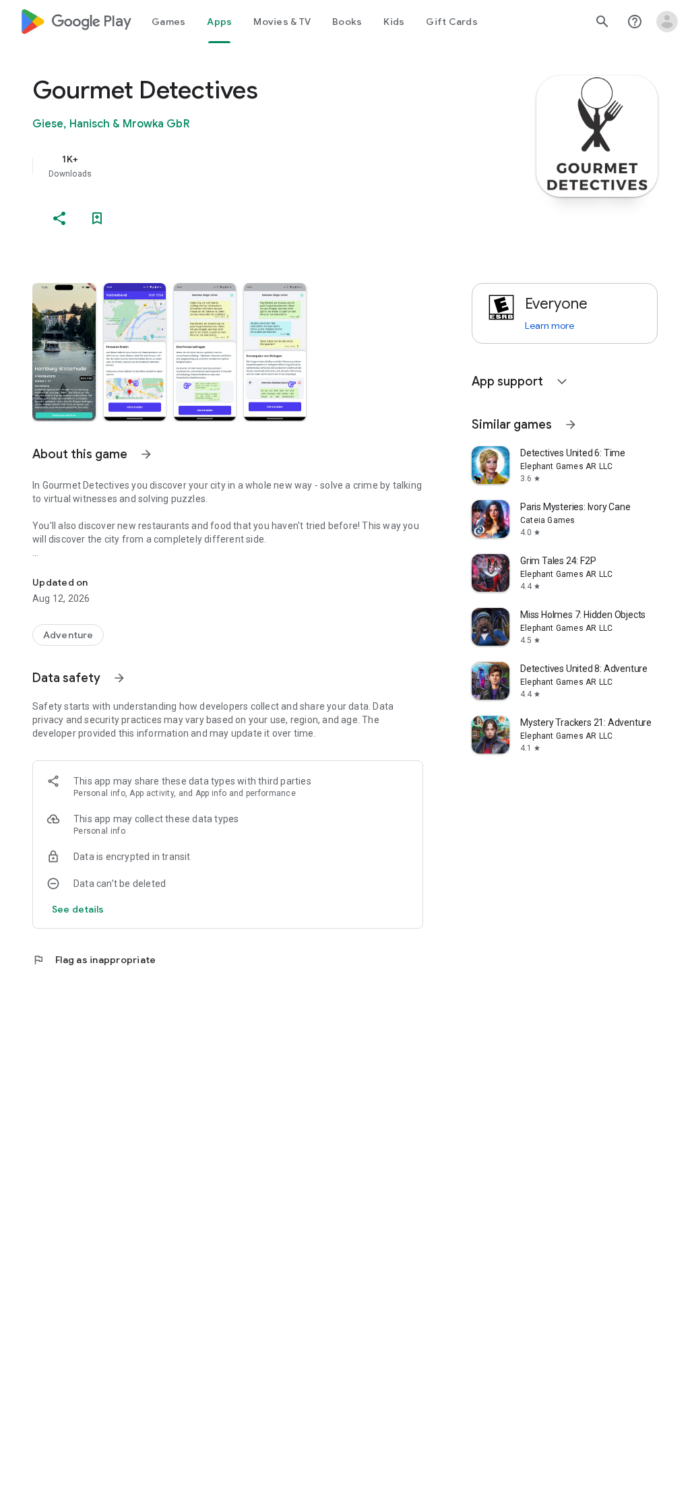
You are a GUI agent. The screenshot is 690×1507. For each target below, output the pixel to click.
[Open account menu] (667, 21)
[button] (64, 352)
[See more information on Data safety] (119, 678)
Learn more (549, 325)
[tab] (168, 21)
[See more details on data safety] (78, 909)
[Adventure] (68, 635)
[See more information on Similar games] (571, 424)
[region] (246, 166)
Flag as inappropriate (94, 960)
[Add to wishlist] (97, 218)
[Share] (59, 218)
